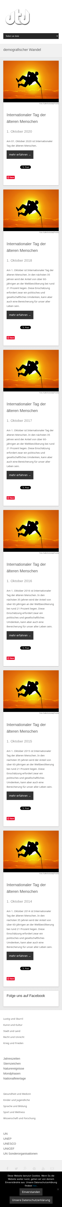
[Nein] (58, 1189)
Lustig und (9, 1018)
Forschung (30, 1118)
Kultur (19, 1024)
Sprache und (10, 1106)
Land (17, 1031)
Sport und (9, 1112)
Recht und (9, 1037)
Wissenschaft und (13, 1118)
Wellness (20, 1112)
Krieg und (9, 1043)
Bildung (22, 1106)
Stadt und (9, 1031)
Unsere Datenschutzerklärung (31, 1200)
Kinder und (10, 1100)
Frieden (19, 1043)
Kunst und (9, 1024)
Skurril (19, 1018)
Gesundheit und (12, 1093)
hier (35, 1185)
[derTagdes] (17, 17)
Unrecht (19, 1037)
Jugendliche (23, 1100)
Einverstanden (31, 1192)
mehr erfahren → (20, 154)
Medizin (26, 1093)
